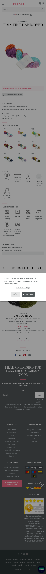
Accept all (28, 294)
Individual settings (23, 288)
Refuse (16, 294)
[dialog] (23, 287)
